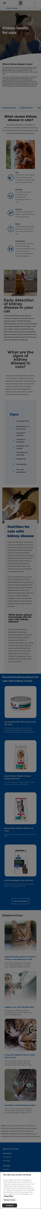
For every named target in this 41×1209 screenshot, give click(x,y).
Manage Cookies (9, 1200)
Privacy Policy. (8, 1196)
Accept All (9, 1205)
